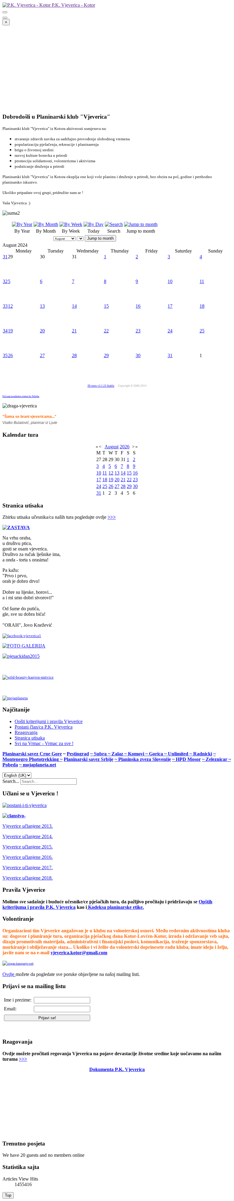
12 (10, 306)
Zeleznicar (217, 759)
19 (10, 330)
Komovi (136, 753)
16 (138, 306)
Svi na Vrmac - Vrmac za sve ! (44, 743)
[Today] (93, 224)
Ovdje (8, 974)
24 (170, 330)
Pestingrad (78, 753)
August (112, 446)
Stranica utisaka (30, 737)
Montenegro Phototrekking (30, 759)
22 (106, 330)
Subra (101, 753)
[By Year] (22, 224)
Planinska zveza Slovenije (144, 759)
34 (5, 330)
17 (170, 306)
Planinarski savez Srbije (88, 759)
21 (74, 330)
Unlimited (179, 753)
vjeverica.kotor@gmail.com (79, 952)
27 (42, 355)
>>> (112, 517)
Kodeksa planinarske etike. (116, 907)
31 (5, 256)
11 (202, 281)
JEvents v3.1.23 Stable (100, 385)
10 (170, 281)
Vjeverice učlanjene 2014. (27, 836)
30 (138, 355)
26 (10, 355)
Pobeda (10, 764)
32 (5, 281)
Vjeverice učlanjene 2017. (27, 867)
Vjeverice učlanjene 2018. (27, 877)
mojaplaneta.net (39, 764)
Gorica (156, 753)
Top (8, 1195)
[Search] (114, 224)
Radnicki (202, 753)
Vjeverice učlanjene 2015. (27, 846)
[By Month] (46, 224)
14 (74, 306)
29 (106, 355)
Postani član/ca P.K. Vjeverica (44, 727)
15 (106, 306)
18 (202, 306)
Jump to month (100, 238)
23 (138, 330)
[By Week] (70, 224)
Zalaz (118, 753)
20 (42, 330)
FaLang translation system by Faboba (20, 396)
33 (5, 306)
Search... (10, 781)
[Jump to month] (141, 224)
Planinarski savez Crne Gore (32, 753)
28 (74, 355)
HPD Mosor (188, 759)
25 (202, 330)
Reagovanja (26, 732)
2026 (124, 446)
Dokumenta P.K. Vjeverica (117, 1069)
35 (5, 355)
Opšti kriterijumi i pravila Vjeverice (49, 721)
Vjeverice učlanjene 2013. (27, 826)
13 (42, 306)
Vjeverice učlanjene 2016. (27, 857)
